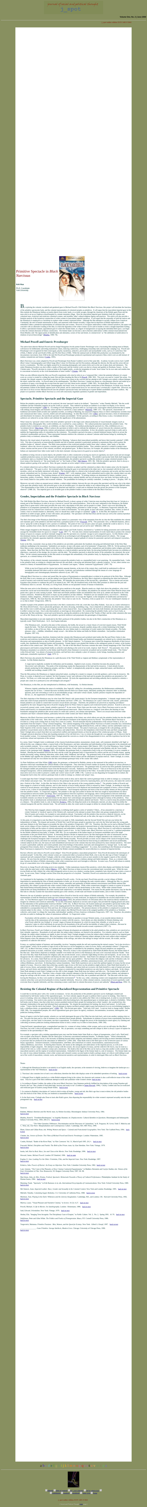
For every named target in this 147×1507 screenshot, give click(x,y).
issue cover (87, 1493)
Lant (61, 532)
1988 (45, 408)
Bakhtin (47, 750)
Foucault (84, 522)
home (95, 1493)
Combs (47, 357)
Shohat (23, 540)
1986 (50, 762)
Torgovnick (51, 796)
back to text (53, 1070)
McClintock (82, 461)
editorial (50, 1491)
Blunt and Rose (116, 982)
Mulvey (54, 869)
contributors (56, 1493)
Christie (75, 371)
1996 (57, 1008)
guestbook (76, 1493)
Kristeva (63, 802)
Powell (84, 377)
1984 (95, 414)
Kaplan (62, 473)
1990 (93, 512)
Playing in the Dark (59, 900)
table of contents (62, 1491)
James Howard (89, 1085)
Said (49, 654)
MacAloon (39, 428)
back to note (71, 1155)
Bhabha (46, 335)
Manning (89, 410)
